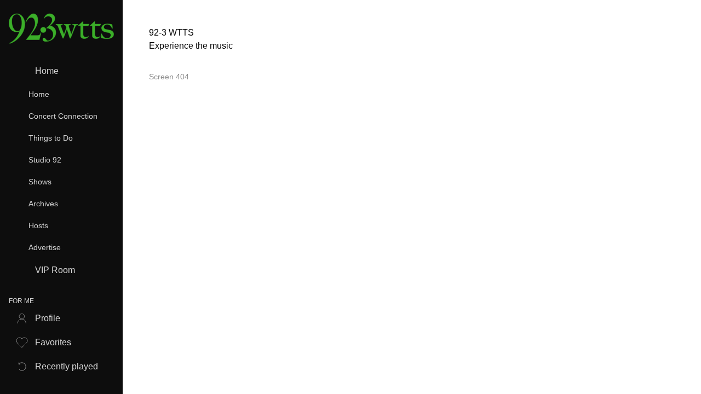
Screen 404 (169, 76)
